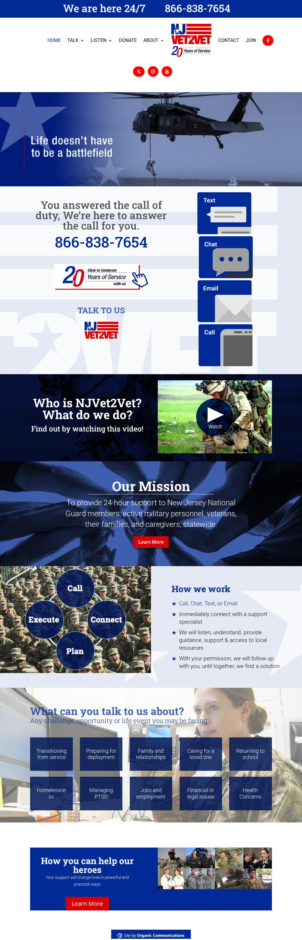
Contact (228, 40)
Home (54, 40)
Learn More (151, 542)
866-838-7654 (197, 8)
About (150, 40)
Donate (128, 40)
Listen (98, 40)
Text (209, 603)
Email (230, 603)
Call (183, 603)
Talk (72, 40)
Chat (196, 603)
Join (251, 40)
